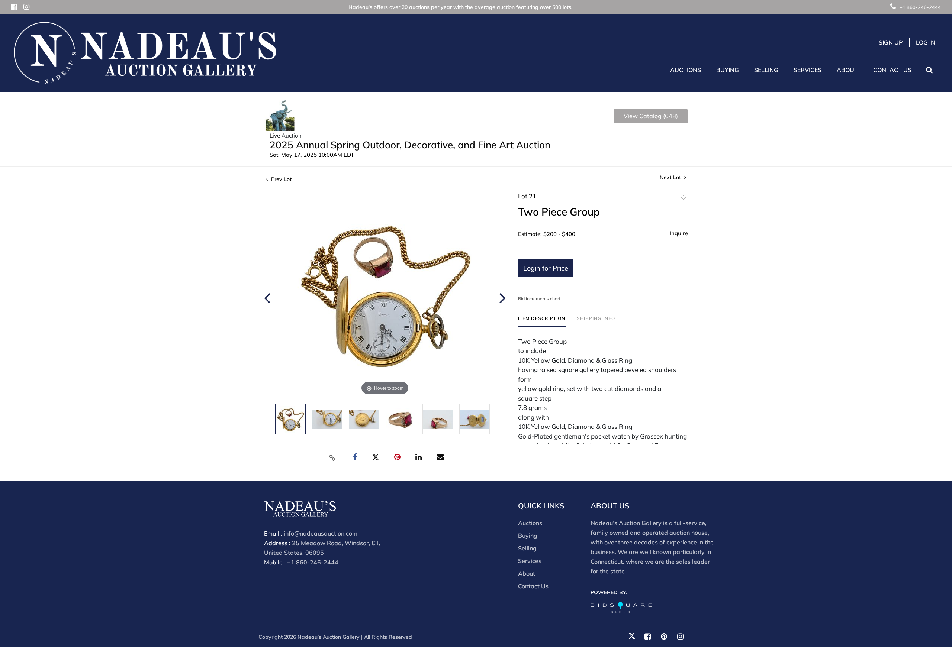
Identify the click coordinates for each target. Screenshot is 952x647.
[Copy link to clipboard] (332, 457)
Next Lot (671, 177)
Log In (925, 42)
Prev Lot (281, 179)
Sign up (891, 42)
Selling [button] (766, 70)
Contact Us (892, 70)
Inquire (679, 233)
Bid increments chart (539, 298)
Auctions (530, 523)
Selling (527, 548)
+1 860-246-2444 (920, 7)
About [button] (847, 70)
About (526, 573)
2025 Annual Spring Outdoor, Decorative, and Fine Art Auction (410, 145)
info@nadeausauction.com (320, 533)
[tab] (542, 321)
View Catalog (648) (651, 116)
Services (529, 560)
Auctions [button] (685, 70)
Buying (527, 535)
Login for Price (545, 268)
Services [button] (807, 70)
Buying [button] (727, 70)
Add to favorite (683, 197)
